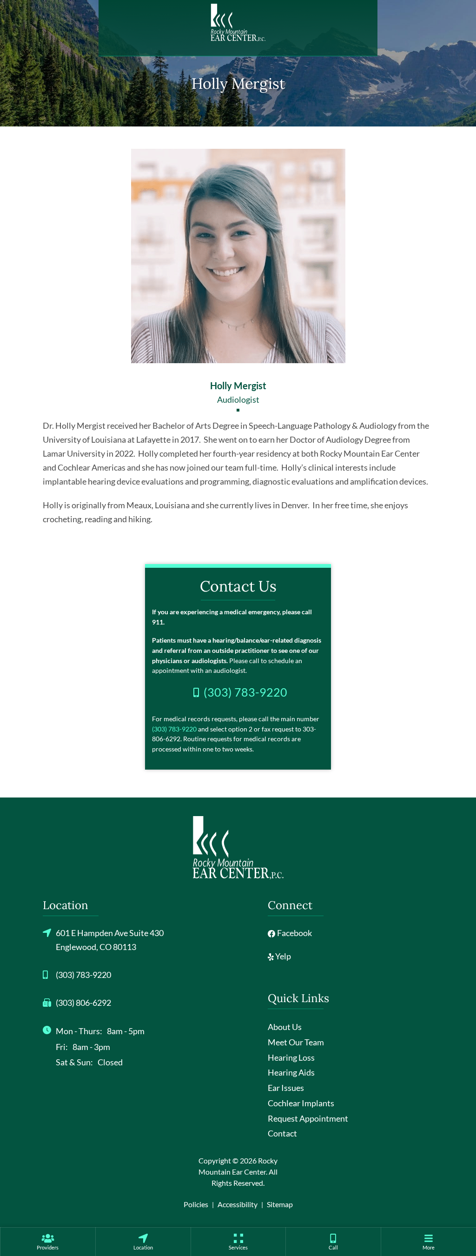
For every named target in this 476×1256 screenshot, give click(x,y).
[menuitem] (47, 1241)
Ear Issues (286, 1088)
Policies (196, 1204)
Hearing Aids (291, 1072)
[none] (47, 1241)
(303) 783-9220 (174, 729)
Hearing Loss (291, 1057)
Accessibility (238, 1204)
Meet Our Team (296, 1042)
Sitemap (280, 1204)
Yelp (282, 956)
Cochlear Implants (301, 1103)
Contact (282, 1133)
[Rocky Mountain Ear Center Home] (238, 23)
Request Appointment (308, 1118)
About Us (285, 1027)
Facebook (294, 933)
